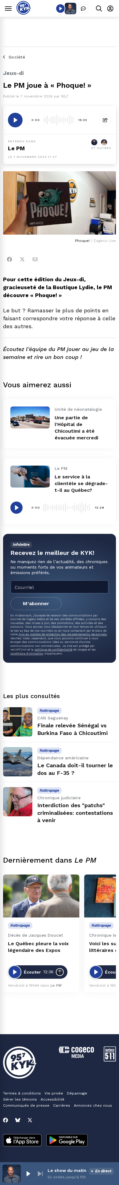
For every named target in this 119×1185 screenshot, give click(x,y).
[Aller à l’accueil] (23, 13)
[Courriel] (35, 259)
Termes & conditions (22, 1093)
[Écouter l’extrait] (15, 120)
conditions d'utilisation (26, 653)
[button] (28, 1174)
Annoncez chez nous (93, 1105)
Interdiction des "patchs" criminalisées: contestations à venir (75, 813)
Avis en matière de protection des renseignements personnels (63, 634)
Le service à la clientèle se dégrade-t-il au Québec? (81, 483)
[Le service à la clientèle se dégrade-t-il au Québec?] (30, 477)
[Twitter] (22, 259)
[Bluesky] (17, 1120)
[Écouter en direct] (60, 8)
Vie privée (54, 1093)
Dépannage (77, 1093)
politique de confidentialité (53, 649)
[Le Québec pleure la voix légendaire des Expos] (41, 896)
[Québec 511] (110, 1060)
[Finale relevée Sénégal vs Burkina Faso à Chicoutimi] (17, 721)
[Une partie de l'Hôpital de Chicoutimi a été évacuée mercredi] (30, 417)
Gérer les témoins (20, 1099)
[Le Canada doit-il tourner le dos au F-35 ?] (17, 761)
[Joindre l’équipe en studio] (83, 8)
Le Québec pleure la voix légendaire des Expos (38, 947)
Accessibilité (52, 1099)
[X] (29, 1120)
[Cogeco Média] (76, 1056)
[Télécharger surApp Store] (22, 1141)
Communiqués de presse (26, 1105)
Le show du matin (67, 1170)
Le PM (16, 148)
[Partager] (105, 120)
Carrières (61, 1105)
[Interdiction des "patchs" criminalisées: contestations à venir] (17, 801)
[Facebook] (9, 259)
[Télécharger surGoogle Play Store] (67, 1141)
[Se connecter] (110, 8)
